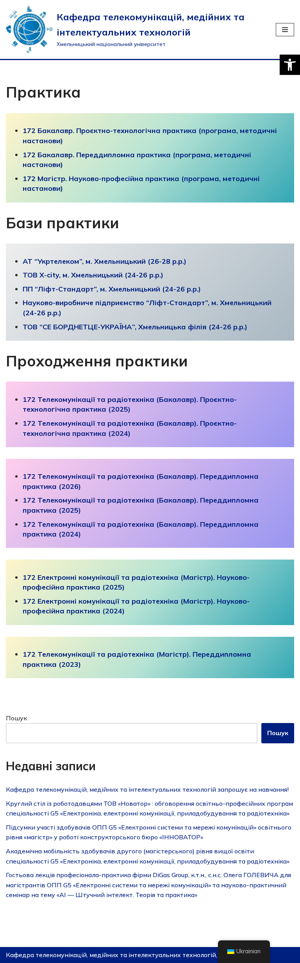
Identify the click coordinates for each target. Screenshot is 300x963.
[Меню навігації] (285, 29)
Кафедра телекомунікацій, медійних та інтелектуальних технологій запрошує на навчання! (147, 789)
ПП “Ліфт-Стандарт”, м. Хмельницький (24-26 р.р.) (112, 288)
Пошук (16, 718)
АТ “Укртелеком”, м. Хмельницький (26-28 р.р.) (104, 261)
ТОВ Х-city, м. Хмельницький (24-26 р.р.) (93, 274)
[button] (290, 65)
